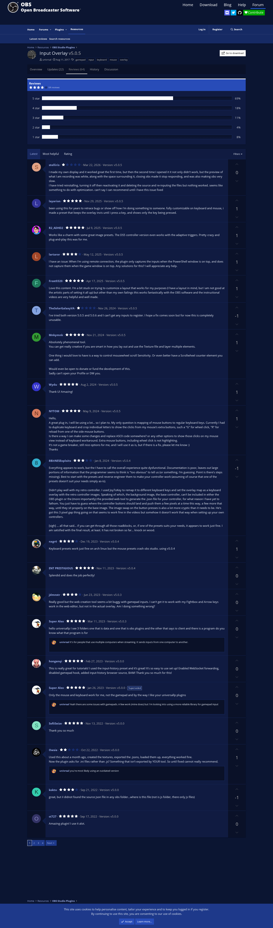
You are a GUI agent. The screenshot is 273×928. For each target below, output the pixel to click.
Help (242, 4)
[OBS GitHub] (240, 12)
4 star (36, 108)
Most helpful (51, 154)
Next (49, 843)
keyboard (102, 59)
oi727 (52, 816)
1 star (36, 137)
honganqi (55, 661)
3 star (36, 118)
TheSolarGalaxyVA (61, 308)
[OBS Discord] (227, 12)
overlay (124, 59)
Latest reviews (38, 38)
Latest (34, 154)
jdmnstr (54, 595)
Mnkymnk (56, 335)
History (94, 69)
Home (188, 4)
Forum (258, 4)
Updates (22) (55, 69)
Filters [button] (236, 154)
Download (208, 4)
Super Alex (56, 621)
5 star (36, 98)
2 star (36, 127)
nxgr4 (53, 541)
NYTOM (54, 411)
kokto (53, 790)
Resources (77, 29)
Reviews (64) (77, 69)
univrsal (47, 59)
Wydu (53, 384)
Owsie (53, 750)
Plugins (59, 29)
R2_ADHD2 (56, 228)
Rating (68, 154)
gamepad (80, 59)
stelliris (54, 165)
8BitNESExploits (60, 461)
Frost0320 (56, 281)
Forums (43, 29)
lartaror (54, 254)
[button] (50, 29)
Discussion (111, 69)
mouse (113, 59)
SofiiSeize (55, 723)
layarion (55, 201)
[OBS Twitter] (233, 12)
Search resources (59, 38)
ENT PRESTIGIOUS (61, 568)
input (91, 59)
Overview (36, 69)
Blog (227, 4)
